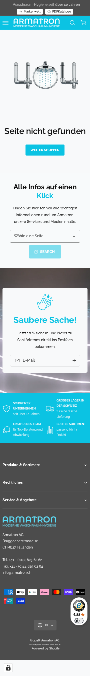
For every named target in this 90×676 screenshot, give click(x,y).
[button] (5, 22)
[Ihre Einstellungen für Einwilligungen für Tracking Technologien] (8, 667)
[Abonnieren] (74, 360)
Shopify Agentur (35, 644)
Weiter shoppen (44, 150)
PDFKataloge (61, 11)
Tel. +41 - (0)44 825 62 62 (22, 560)
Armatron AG (50, 640)
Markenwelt (32, 11)
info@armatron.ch (16, 573)
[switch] (79, 620)
